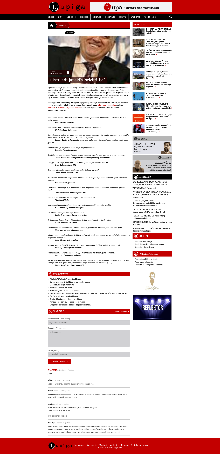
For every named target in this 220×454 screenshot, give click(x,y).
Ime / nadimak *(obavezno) (59, 319)
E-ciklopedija (146, 254)
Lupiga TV (71, 17)
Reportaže (110, 17)
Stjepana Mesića (74, 107)
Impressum (79, 445)
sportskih (112, 105)
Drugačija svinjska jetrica (144, 247)
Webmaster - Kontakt (97, 445)
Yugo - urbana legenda (144, 262)
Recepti (141, 236)
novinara (51, 107)
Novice (50, 17)
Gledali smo (150, 17)
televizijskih (102, 105)
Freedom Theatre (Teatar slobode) (149, 265)
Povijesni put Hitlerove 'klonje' (146, 259)
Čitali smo (135, 17)
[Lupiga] (67, 6)
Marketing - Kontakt (119, 445)
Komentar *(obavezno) (57, 328)
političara (61, 107)
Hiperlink (84, 17)
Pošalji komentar (59, 361)
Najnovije (139, 24)
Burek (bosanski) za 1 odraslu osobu (149, 244)
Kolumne (97, 17)
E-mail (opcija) (53, 350)
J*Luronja (52, 370)
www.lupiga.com (115, 448)
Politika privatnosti (140, 445)
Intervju (122, 17)
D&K (60, 17)
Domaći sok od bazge (143, 241)
